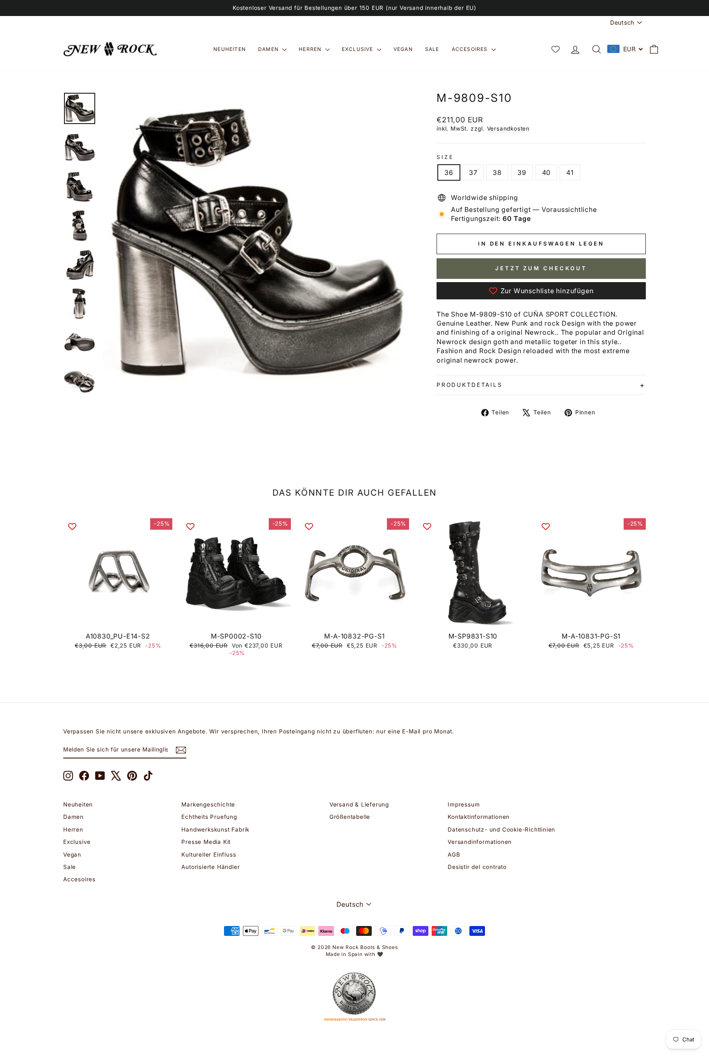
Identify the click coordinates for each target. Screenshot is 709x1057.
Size (445, 157)
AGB (454, 854)
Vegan (403, 49)
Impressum (464, 804)
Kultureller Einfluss (208, 854)
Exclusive (358, 49)
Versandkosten (508, 128)
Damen (269, 49)
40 (546, 172)
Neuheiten (229, 49)
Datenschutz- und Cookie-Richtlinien (501, 829)
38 (497, 172)
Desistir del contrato (477, 867)
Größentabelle (349, 816)
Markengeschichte (208, 804)
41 (570, 172)
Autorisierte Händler (210, 867)
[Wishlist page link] (555, 49)
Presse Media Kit (206, 842)
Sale (432, 49)
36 (448, 172)
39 (521, 172)
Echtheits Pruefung (209, 816)
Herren (311, 49)
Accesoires (470, 49)
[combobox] (625, 49)
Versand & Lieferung (359, 804)
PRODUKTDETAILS (469, 384)
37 (473, 172)
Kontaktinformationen (479, 816)
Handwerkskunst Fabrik (215, 829)
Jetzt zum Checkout (541, 268)
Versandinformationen (480, 842)
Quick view (118, 618)
